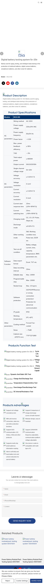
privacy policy (7, 576)
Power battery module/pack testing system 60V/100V (11, 560)
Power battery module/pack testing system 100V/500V (32, 560)
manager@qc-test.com (23, 483)
